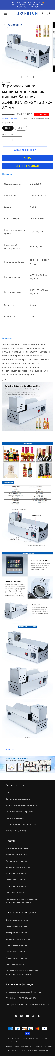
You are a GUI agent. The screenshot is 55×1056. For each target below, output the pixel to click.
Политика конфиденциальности (18, 1046)
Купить (27, 157)
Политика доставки (17, 1050)
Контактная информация (38, 1050)
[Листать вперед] (34, 77)
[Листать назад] (21, 77)
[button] (6, 13)
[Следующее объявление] (50, 5)
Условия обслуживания (43, 1046)
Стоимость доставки (10, 118)
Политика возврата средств (32, 1042)
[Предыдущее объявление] (5, 5)
